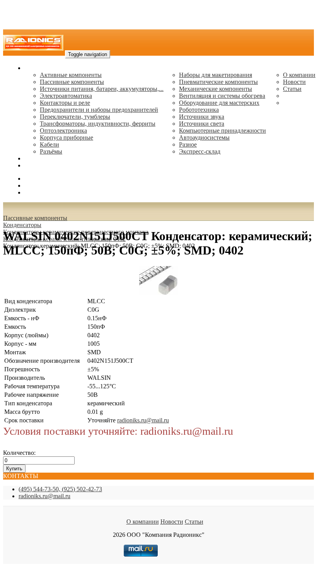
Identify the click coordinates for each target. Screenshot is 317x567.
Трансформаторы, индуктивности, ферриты (97, 123)
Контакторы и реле (65, 102)
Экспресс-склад (199, 151)
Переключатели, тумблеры (75, 116)
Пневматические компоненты (218, 82)
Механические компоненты (215, 88)
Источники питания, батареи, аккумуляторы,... (102, 88)
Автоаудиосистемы (204, 137)
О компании (299, 75)
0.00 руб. (36, 192)
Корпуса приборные (66, 137)
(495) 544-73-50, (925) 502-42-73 (60, 489)
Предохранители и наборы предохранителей (99, 109)
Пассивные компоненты (72, 82)
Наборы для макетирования (215, 75)
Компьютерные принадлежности (222, 130)
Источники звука (201, 116)
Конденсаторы (22, 225)
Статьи (292, 88)
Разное (188, 144)
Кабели (49, 144)
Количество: (19, 452)
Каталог (35, 68)
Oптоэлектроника (63, 130)
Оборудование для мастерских (219, 102)
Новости (294, 82)
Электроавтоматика (66, 95)
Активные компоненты (71, 75)
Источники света (201, 123)
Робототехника (199, 109)
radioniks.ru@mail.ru (50, 165)
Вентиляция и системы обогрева (222, 95)
